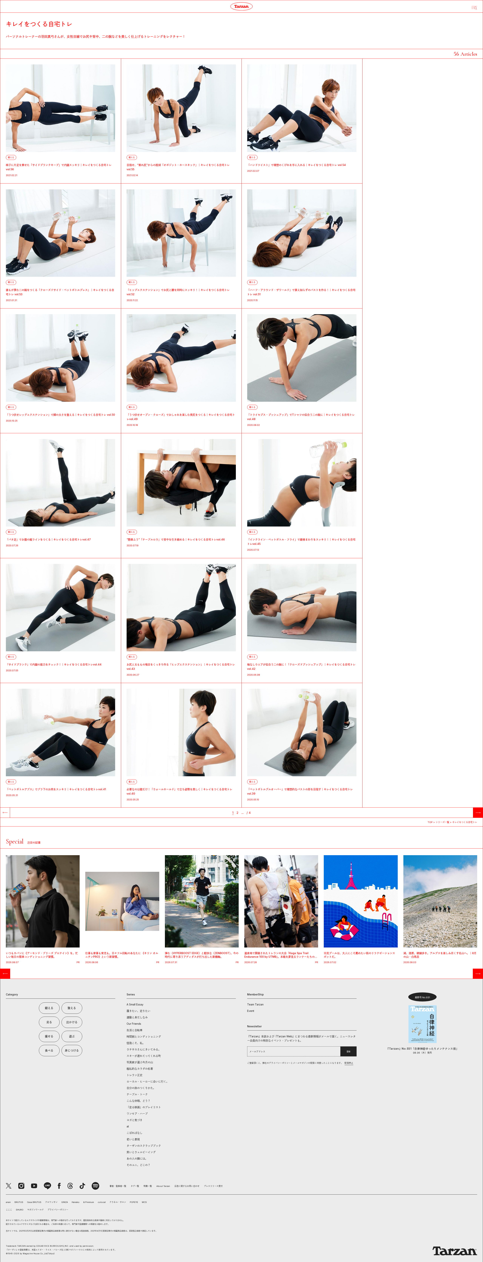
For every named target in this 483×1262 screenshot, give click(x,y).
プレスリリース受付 (213, 1186)
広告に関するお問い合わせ (187, 1186)
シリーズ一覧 (442, 822)
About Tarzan (163, 1186)
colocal (102, 1202)
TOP (430, 822)
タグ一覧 (135, 1186)
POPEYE (134, 1202)
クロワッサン (51, 1202)
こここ (9, 1209)
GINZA (64, 1202)
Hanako (75, 1202)
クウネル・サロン (117, 1202)
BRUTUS (19, 1202)
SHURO (19, 1209)
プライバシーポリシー (58, 1209)
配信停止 (349, 1063)
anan (8, 1202)
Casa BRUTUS (34, 1202)
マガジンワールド (35, 1209)
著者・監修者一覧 (118, 1186)
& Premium (88, 1202)
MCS (144, 1202)
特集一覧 (148, 1186)
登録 (348, 1051)
